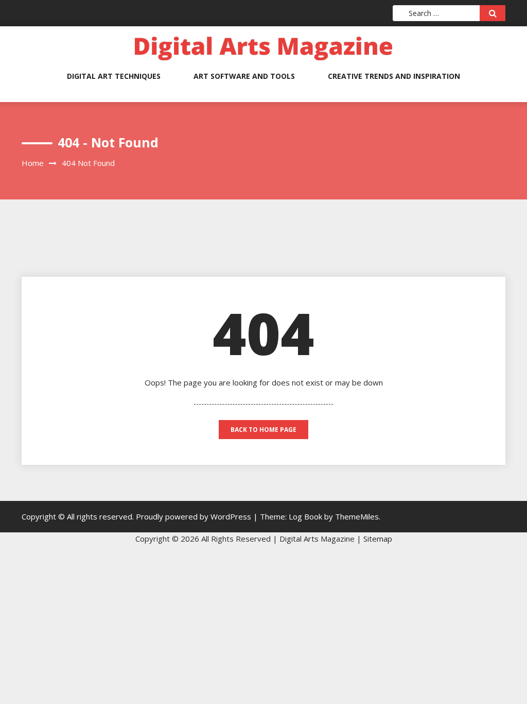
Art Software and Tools (244, 76)
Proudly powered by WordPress (194, 516)
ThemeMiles (357, 516)
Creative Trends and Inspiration (394, 76)
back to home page (263, 429)
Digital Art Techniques (114, 76)
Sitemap (377, 538)
